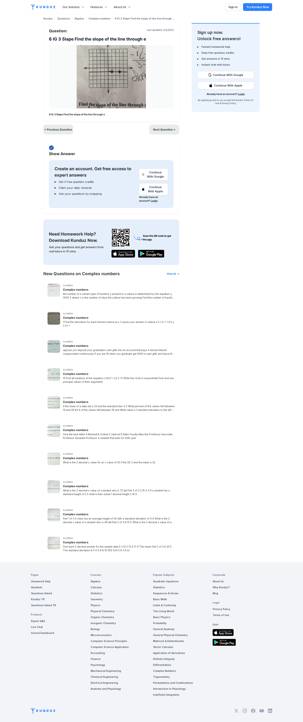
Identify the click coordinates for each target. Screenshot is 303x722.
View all (171, 273)
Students (36, 587)
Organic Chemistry (102, 617)
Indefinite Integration (166, 694)
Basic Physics (161, 617)
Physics (95, 605)
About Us (120, 7)
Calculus (96, 587)
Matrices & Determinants (168, 641)
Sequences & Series (166, 593)
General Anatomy (163, 629)
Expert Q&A (38, 621)
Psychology (98, 664)
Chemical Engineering (104, 676)
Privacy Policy (229, 103)
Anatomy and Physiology (106, 688)
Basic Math (160, 599)
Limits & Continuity (164, 605)
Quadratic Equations (166, 581)
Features (96, 7)
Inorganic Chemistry (103, 623)
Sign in (233, 7)
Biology (95, 629)
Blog (215, 593)
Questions (63, 18)
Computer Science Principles (109, 641)
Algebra (79, 18)
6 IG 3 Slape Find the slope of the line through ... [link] (144, 18)
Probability (159, 623)
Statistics (96, 593)
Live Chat (37, 626)
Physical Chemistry (103, 611)
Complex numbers (99, 18)
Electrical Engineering (104, 682)
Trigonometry (161, 676)
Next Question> (164, 129)
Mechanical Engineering (106, 670)
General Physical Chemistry (170, 635)
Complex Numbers (164, 670)
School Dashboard (42, 632)
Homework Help (40, 581)
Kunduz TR (38, 599)
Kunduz (48, 18)
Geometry (97, 599)
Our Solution (71, 7)
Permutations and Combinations (173, 682)
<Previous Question (58, 129)
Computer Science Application (110, 646)
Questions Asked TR (43, 605)
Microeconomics (101, 635)
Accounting (98, 652)
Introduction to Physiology (169, 688)
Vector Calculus (163, 646)
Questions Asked (41, 593)
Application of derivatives (169, 652)
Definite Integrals (164, 658)
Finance (96, 658)
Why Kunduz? (221, 587)
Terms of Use (221, 615)
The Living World (163, 611)
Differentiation (162, 664)
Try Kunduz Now (257, 7)
